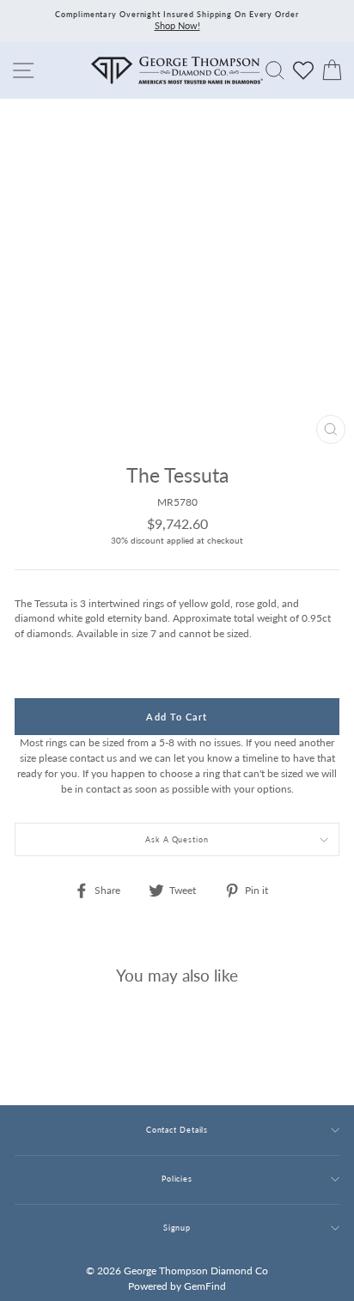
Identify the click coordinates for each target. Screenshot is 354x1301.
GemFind (205, 1286)
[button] (322, 512)
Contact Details (177, 1129)
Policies (177, 1178)
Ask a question (177, 839)
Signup (177, 1227)
